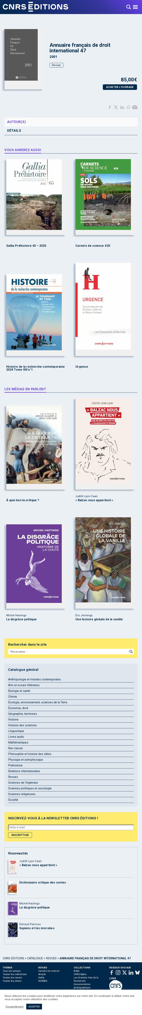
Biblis (77, 971)
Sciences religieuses (22, 794)
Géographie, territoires (22, 714)
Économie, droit (18, 708)
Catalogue (35, 958)
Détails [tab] (14, 130)
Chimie (12, 696)
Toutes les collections (15, 974)
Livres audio (16, 737)
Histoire (13, 719)
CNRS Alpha (80, 974)
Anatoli (42, 974)
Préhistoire (15, 765)
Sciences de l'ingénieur (23, 782)
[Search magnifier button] (131, 651)
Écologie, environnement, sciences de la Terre (37, 702)
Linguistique (16, 731)
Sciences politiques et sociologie (30, 788)
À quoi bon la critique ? (22, 500)
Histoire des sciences (22, 725)
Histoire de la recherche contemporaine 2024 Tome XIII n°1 (35, 368)
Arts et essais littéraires (24, 685)
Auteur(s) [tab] (16, 122)
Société (13, 800)
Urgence (81, 366)
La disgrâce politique (21, 619)
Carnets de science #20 (92, 245)
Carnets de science (48, 971)
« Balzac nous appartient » (94, 500)
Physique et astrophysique (25, 759)
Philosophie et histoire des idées (29, 754)
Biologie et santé (19, 691)
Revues (56, 65)
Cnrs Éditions (13, 958)
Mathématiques (18, 742)
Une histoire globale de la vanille (99, 619)
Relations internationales (24, 771)
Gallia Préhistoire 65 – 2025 (26, 245)
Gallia (41, 977)
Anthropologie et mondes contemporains (34, 679)
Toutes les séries (12, 981)
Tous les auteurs (12, 971)
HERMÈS (42, 981)
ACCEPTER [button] (34, 1006)
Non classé (15, 748)
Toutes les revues (12, 977)
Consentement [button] (14, 1006)
